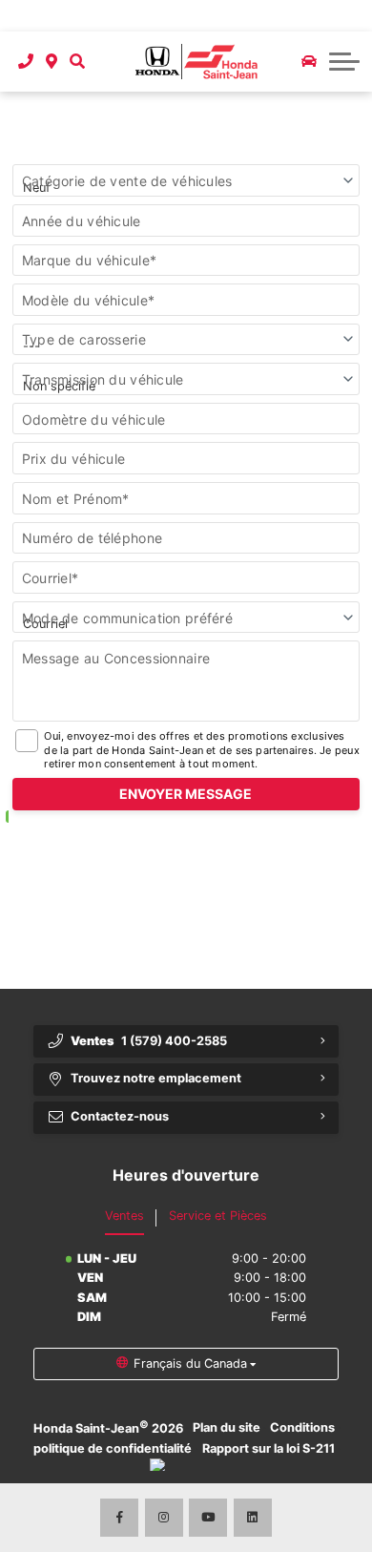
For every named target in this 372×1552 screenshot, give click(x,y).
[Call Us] (26, 61)
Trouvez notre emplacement (156, 1078)
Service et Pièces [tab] (218, 1215)
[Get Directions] (52, 61)
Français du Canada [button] (190, 1363)
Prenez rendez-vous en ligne (148, 15)
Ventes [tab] (124, 1215)
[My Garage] (309, 61)
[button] (77, 61)
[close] (344, 16)
